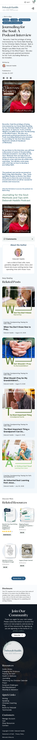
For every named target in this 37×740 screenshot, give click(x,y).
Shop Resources (8, 723)
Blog (4, 705)
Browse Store (17, 578)
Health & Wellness (9, 676)
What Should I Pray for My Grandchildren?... (15, 379)
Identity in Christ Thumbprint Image (8, 561)
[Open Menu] (33, 8)
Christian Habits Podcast (17, 128)
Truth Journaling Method (11, 137)
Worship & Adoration (10, 690)
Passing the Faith (8, 674)
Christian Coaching (9, 703)
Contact (5, 725)
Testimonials (7, 710)
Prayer (4, 683)
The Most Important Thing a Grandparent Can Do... (16, 430)
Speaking (5, 701)
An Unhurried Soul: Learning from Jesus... (16, 481)
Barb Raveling (27, 126)
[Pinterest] (7, 78)
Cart (4, 721)
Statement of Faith (8, 734)
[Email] (10, 78)
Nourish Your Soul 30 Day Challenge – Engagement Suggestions (9, 526)
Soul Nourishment (25, 20)
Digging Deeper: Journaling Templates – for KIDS (26, 525)
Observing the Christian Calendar (15, 680)
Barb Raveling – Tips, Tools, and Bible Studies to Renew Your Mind (17, 175)
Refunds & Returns (8, 737)
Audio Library (7, 669)
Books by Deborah (9, 708)
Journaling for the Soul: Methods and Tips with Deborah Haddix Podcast (16, 197)
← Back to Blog (7, 16)
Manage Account (8, 719)
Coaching (6, 20)
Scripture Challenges (10, 685)
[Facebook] (3, 78)
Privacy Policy (19, 734)
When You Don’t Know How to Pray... (17, 328)
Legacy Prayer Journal (26, 560)
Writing (5, 698)
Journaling (14, 20)
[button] (18, 239)
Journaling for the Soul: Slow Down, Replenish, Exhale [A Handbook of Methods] (16, 141)
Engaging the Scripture (11, 671)
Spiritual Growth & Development (12, 23)
